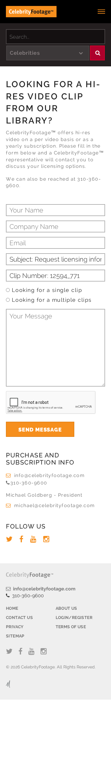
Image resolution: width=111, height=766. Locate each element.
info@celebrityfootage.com (49, 475)
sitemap (15, 636)
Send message (40, 429)
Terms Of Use (71, 626)
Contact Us (19, 617)
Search (97, 53)
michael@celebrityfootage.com (54, 505)
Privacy (15, 626)
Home (12, 608)
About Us (66, 608)
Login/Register (74, 617)
